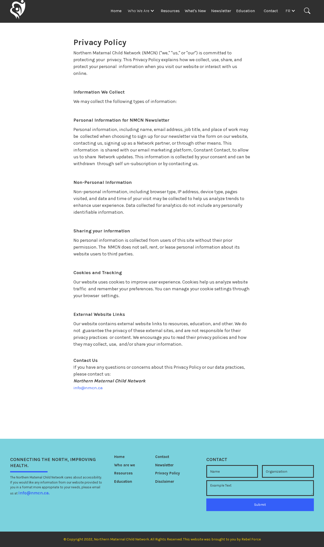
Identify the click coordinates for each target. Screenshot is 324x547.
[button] (142, 10)
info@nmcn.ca (88, 387)
